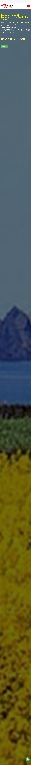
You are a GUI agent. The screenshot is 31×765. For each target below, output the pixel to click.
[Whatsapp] (28, 759)
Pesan (4, 46)
